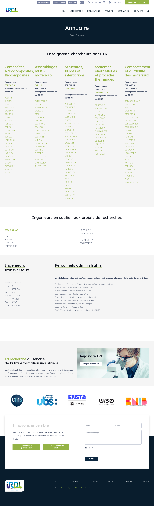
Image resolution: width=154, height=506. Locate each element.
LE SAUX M (129, 146)
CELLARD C (40, 120)
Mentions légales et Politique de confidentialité (77, 488)
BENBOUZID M (101, 105)
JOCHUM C (69, 146)
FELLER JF (10, 124)
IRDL (56, 482)
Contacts (145, 482)
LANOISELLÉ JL (102, 134)
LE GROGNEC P (41, 143)
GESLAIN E (39, 137)
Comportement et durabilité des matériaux (137, 71)
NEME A (68, 178)
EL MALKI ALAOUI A (73, 123)
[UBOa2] (107, 400)
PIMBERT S (129, 176)
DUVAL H (8, 117)
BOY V (97, 111)
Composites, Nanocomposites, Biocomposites (19, 71)
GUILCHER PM (71, 136)
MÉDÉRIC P (9, 156)
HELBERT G (130, 140)
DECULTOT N (70, 117)
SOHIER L (39, 159)
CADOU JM (69, 110)
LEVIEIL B (129, 156)
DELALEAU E (100, 124)
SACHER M (69, 191)
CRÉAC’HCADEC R (42, 130)
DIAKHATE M (40, 133)
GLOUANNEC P (101, 131)
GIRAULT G (69, 130)
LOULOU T (99, 144)
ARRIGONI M (70, 104)
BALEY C (8, 104)
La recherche (73, 482)
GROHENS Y (10, 130)
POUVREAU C (40, 156)
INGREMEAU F (11, 143)
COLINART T (100, 121)
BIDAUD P (39, 104)
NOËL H (98, 150)
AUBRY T (8, 98)
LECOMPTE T (130, 153)
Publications (93, 482)
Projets (111, 482)
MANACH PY (70, 172)
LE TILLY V (9, 150)
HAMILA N (129, 137)
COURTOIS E (40, 124)
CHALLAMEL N (131, 117)
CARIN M (38, 85)
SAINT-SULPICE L (132, 182)
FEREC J (8, 127)
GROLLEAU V (70, 133)
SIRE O (8, 163)
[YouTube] (100, 2)
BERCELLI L (130, 104)
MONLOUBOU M (71, 175)
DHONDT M (129, 130)
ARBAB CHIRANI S (132, 101)
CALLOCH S (130, 111)
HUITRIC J (9, 133)
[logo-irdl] (12, 11)
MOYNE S (129, 163)
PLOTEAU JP (100, 154)
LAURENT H (70, 88)
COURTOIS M (40, 127)
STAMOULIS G (40, 163)
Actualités (128, 482)
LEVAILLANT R (71, 162)
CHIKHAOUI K (70, 113)
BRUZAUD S (10, 85)
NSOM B (68, 182)
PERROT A (129, 166)
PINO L (128, 179)
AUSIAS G (9, 101)
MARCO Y (128, 159)
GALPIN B (69, 126)
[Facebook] (89, 2)
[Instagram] (104, 2)
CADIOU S (39, 111)
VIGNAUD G (9, 169)
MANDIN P (99, 147)
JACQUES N (70, 143)
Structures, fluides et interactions (75, 71)
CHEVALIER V (130, 120)
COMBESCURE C (131, 124)
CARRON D (39, 117)
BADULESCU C (41, 101)
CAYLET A (9, 114)
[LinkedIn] (96, 2)
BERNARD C (70, 107)
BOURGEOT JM (101, 108)
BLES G (128, 107)
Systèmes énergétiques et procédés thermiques (106, 73)
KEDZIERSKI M (11, 140)
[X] (92, 2)
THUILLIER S (70, 198)
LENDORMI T (100, 141)
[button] (147, 11)
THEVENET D (40, 166)
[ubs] (47, 400)
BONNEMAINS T (42, 107)
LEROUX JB (70, 165)
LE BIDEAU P (100, 137)
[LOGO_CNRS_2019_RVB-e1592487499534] (17, 401)
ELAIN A (8, 120)
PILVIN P (128, 172)
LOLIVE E (39, 150)
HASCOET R (70, 139)
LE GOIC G (69, 159)
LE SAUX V (129, 150)
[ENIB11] (137, 400)
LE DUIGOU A (10, 146)
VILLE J (8, 172)
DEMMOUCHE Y (131, 127)
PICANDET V (130, 169)
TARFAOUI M (10, 166)
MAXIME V (9, 153)
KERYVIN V (129, 143)
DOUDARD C (130, 133)
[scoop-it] (110, 2)
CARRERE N (130, 114)
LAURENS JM (70, 152)
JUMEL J (8, 137)
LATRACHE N (70, 149)
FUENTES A (100, 128)
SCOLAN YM (70, 195)
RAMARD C (69, 188)
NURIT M (68, 185)
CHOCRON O (100, 115)
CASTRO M (9, 111)
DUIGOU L (69, 120)
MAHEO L (69, 169)
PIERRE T (39, 153)
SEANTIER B (10, 159)
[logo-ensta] (76, 400)
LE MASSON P (41, 146)
